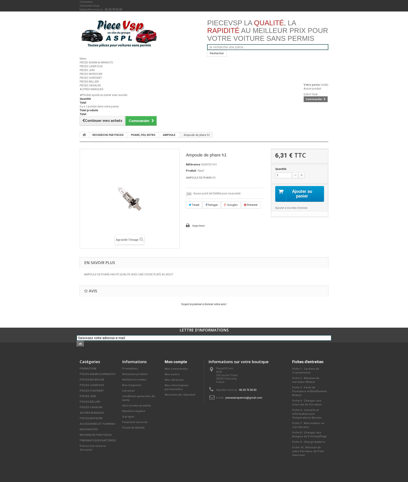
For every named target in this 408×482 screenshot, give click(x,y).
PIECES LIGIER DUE (91, 66)
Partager (212, 204)
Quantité (280, 169)
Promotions (130, 368)
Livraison (128, 390)
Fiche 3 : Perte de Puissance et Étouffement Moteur (309, 391)
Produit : (191, 170)
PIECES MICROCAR (91, 73)
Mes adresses (174, 379)
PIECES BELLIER (89, 81)
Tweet (195, 204)
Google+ (232, 204)
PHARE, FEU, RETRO (143, 135)
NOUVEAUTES (89, 429)
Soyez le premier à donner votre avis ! (204, 304)
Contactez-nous (89, 5)
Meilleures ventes (134, 379)
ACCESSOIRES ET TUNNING (97, 423)
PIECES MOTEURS (91, 418)
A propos (128, 416)
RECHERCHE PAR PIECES (107, 135)
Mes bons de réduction (180, 394)
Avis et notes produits (136, 405)
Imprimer (198, 225)
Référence (193, 164)
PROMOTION (88, 368)
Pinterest (252, 204)
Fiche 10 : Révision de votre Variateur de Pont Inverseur (308, 451)
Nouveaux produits (135, 374)
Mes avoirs (172, 374)
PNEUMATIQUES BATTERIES (98, 440)
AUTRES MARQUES (91, 89)
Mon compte (176, 362)
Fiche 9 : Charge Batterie (308, 442)
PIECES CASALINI (90, 85)
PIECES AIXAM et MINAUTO (96, 62)
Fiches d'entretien (307, 362)
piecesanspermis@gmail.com (243, 397)
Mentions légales (133, 411)
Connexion (86, 1)
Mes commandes (176, 368)
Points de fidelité (133, 427)
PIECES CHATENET (91, 77)
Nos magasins (131, 385)
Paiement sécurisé (135, 422)
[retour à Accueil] (84, 135)
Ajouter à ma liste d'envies (291, 207)
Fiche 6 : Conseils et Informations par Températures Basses (307, 413)
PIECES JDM (87, 70)
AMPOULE (169, 135)
